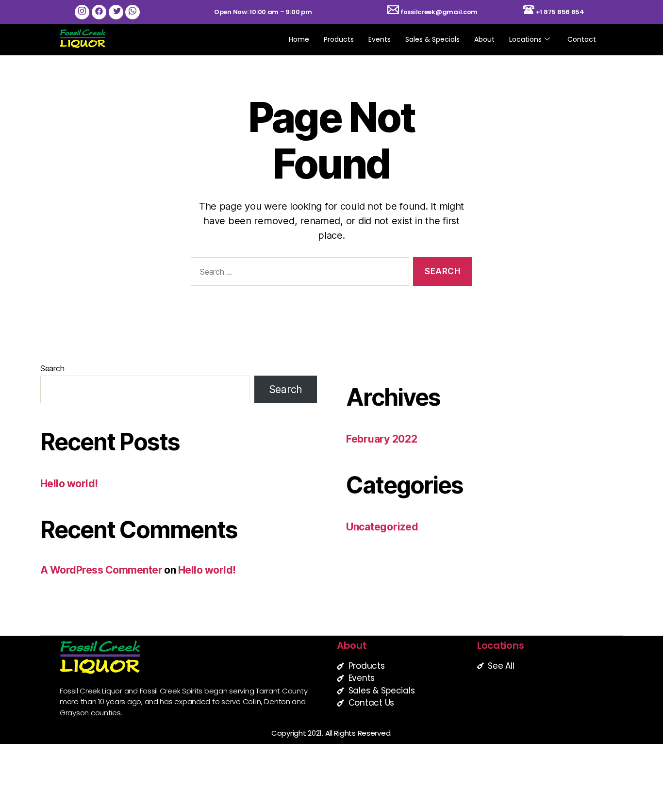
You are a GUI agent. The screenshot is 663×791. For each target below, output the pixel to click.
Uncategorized (382, 527)
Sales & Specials (432, 39)
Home (299, 39)
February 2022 (381, 439)
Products (339, 39)
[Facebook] (99, 12)
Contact (581, 39)
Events (379, 39)
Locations (525, 39)
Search (52, 368)
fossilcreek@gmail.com (438, 11)
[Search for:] (298, 273)
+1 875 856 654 (560, 11)
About (484, 39)
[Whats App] (132, 12)
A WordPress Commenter (101, 570)
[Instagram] (82, 12)
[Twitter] (116, 12)
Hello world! (69, 484)
